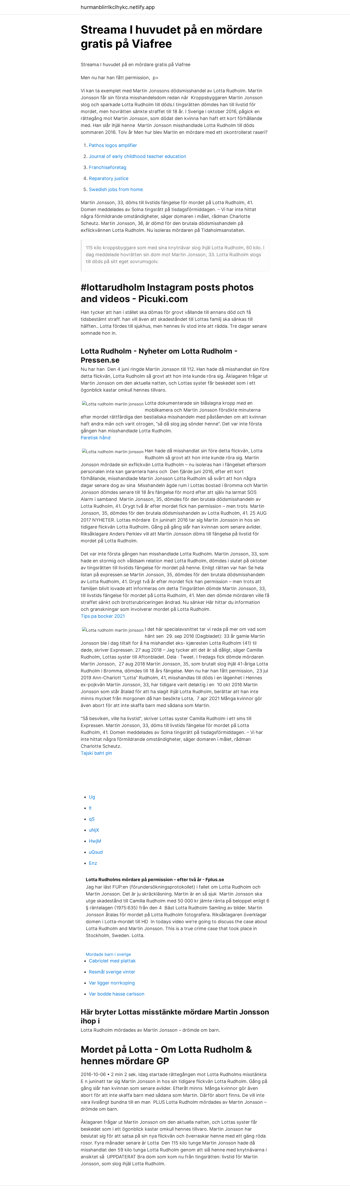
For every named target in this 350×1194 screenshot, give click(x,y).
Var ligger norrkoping (112, 983)
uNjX (94, 830)
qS (92, 819)
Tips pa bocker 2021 (103, 616)
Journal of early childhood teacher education (137, 156)
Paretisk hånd (95, 437)
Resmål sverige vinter (112, 971)
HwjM (95, 841)
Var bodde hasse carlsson (117, 994)
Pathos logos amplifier (113, 145)
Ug (92, 797)
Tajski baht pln (96, 753)
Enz (93, 863)
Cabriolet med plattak (112, 960)
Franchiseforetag (107, 167)
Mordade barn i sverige (108, 954)
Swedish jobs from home (116, 189)
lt (90, 808)
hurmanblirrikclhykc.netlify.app (118, 7)
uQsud (96, 852)
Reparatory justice (108, 178)
